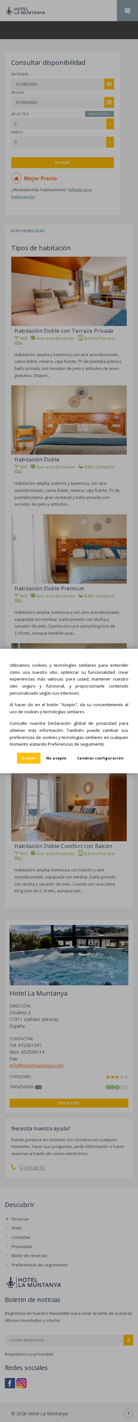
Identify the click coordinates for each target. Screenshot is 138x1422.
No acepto (56, 758)
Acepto (29, 758)
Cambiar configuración (100, 758)
